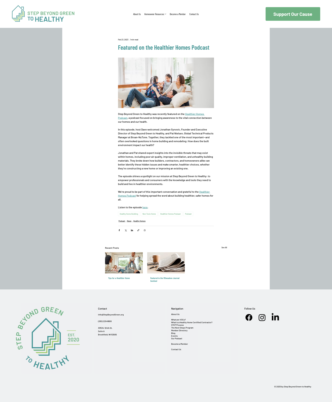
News (129, 221)
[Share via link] (138, 230)
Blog (173, 333)
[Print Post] (144, 230)
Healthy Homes (139, 221)
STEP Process (177, 325)
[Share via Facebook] (119, 230)
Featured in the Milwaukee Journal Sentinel (164, 279)
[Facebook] (248, 317)
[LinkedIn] (275, 317)
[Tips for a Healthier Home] (124, 262)
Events (174, 336)
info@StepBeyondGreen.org (111, 314)
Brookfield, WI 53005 (107, 334)
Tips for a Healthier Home (119, 278)
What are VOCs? (178, 319)
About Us (175, 314)
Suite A (101, 331)
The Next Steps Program (182, 327)
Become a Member (179, 344)
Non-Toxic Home (149, 214)
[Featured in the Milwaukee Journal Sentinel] (166, 262)
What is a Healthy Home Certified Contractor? (191, 322)
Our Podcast (176, 338)
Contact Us (176, 349)
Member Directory (179, 330)
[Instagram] (262, 317)
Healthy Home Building (129, 214)
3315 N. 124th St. (105, 328)
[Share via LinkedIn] (132, 230)
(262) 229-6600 (105, 321)
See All (224, 247)
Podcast (188, 214)
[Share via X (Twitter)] (125, 230)
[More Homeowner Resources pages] (165, 14)
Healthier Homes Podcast (170, 214)
